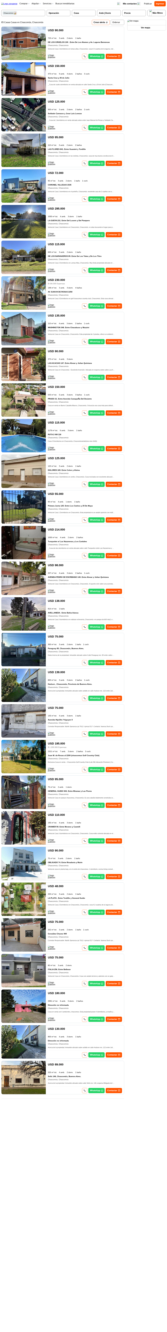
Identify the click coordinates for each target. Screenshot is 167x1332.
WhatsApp (95, 56)
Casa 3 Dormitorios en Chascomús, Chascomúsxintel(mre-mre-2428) (72, 441)
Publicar (148, 4)
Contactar (112, 56)
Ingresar (160, 4)
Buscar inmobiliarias (64, 3)
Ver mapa (145, 28)
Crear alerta (99, 22)
